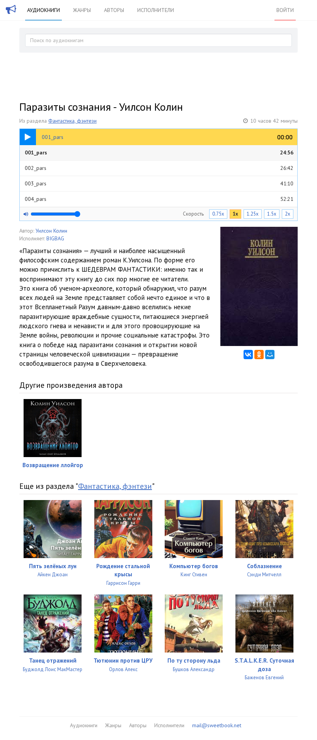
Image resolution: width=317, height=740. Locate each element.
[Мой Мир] (269, 354)
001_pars (159, 152)
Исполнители (155, 10)
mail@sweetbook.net (216, 725)
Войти (285, 10)
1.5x (271, 214)
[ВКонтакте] (248, 354)
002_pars (159, 167)
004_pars (159, 198)
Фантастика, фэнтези (72, 120)
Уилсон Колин (51, 230)
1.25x (253, 214)
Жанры (82, 10)
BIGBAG (55, 238)
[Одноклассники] (259, 354)
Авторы (114, 10)
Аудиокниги (43, 10)
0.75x (218, 214)
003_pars (159, 183)
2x (287, 214)
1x (235, 214)
